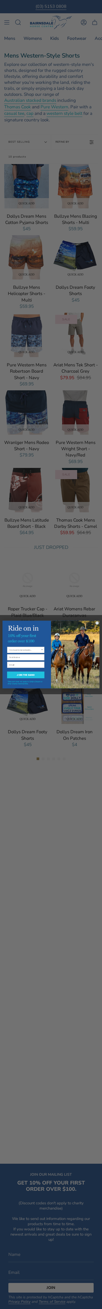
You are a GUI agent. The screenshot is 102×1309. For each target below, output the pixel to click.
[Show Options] (42, 650)
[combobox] (25, 650)
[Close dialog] (97, 623)
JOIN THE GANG (26, 675)
